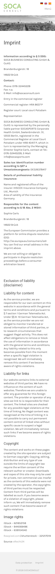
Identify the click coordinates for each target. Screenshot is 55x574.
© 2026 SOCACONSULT (27, 570)
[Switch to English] (45, 3)
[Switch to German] (41, 3)
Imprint (39, 562)
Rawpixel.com (12, 535)
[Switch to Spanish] (49, 3)
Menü (47, 8)
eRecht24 (18, 541)
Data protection (24, 562)
